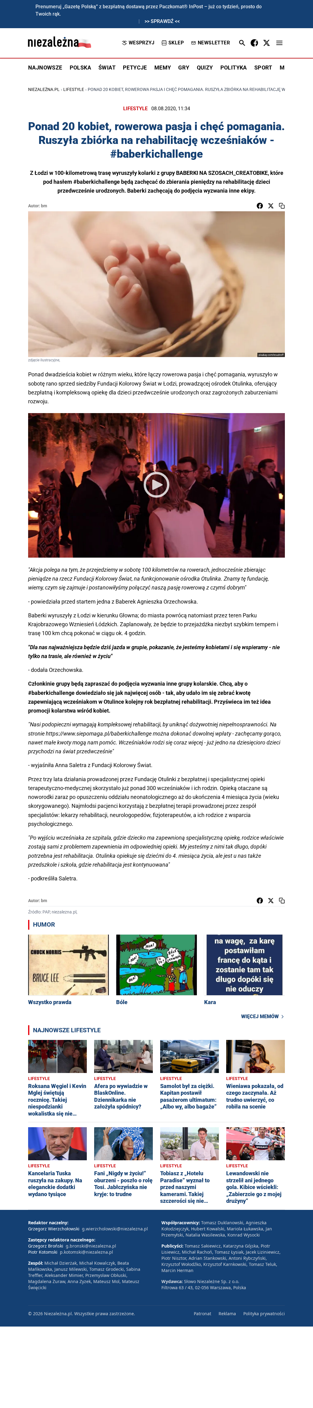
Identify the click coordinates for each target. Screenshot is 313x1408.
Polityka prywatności (264, 1313)
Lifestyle (73, 89)
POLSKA (80, 67)
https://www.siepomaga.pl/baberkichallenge (99, 733)
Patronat (202, 1313)
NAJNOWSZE (45, 67)
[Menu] (279, 42)
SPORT (263, 67)
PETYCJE (135, 67)
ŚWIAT (107, 67)
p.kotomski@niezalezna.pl (86, 1252)
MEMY (162, 67)
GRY (183, 67)
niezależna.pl (44, 89)
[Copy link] (282, 206)
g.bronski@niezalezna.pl (91, 1246)
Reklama (227, 1313)
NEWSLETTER (214, 43)
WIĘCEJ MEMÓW (260, 1016)
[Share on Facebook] (260, 206)
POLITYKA (233, 67)
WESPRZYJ (141, 43)
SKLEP (176, 43)
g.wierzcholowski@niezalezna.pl (115, 1229)
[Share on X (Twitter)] (271, 206)
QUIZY (205, 67)
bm (44, 205)
